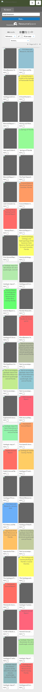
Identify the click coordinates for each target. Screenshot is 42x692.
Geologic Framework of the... (29, 605)
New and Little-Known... (11, 150)
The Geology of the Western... (13, 578)
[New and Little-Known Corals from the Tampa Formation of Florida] (10, 138)
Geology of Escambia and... (12, 498)
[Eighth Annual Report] (10, 459)
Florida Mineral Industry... (28, 311)
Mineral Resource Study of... (29, 498)
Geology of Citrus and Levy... (13, 337)
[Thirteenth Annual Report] (10, 593)
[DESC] (19, 36)
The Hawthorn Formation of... (13, 364)
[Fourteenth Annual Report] (26, 433)
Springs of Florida (26, 150)
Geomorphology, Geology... (29, 257)
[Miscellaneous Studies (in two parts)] (10, 58)
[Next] (39, 44)
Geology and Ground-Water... (13, 97)
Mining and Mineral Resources (29, 123)
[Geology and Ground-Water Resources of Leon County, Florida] (26, 272)
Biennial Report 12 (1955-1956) (14, 177)
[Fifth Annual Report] (26, 406)
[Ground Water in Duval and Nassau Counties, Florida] (26, 192)
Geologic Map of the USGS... (29, 658)
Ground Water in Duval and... (29, 204)
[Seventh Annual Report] (26, 620)
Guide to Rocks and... (10, 631)
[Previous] (28, 44)
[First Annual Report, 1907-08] (10, 245)
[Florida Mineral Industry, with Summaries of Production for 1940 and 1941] (26, 299)
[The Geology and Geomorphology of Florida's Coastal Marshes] (26, 566)
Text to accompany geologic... (29, 364)
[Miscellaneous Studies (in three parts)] (26, 326)
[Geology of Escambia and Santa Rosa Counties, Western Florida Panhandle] (10, 486)
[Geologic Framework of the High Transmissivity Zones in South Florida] (26, 593)
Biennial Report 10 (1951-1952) (30, 230)
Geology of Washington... (28, 525)
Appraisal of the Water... (11, 551)
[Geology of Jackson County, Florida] (10, 647)
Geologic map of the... (11, 685)
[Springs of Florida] (26, 138)
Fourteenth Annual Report (28, 444)
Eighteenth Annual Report (12, 418)
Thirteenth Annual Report (12, 605)
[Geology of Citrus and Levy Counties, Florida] (10, 326)
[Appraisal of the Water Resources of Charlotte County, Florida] (10, 540)
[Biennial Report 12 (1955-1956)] (10, 165)
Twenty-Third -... (10, 230)
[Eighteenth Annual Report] (10, 406)
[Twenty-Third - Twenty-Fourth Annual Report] (10, 219)
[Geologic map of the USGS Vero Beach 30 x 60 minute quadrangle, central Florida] (10, 272)
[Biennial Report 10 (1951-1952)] (26, 219)
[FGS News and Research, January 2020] (10, 513)
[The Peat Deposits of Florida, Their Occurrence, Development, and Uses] (26, 165)
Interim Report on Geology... (13, 311)
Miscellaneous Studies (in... (12, 70)
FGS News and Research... (28, 70)
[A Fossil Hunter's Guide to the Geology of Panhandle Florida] (26, 85)
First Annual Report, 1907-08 (13, 257)
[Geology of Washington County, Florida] (26, 513)
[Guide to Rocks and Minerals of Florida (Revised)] (10, 620)
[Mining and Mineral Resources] (26, 112)
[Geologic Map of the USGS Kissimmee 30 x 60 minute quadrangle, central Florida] (26, 647)
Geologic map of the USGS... (13, 284)
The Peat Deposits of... (27, 177)
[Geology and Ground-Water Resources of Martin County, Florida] (26, 673)
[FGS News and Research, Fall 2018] (26, 58)
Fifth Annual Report (26, 418)
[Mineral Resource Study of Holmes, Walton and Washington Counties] (26, 486)
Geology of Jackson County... (13, 658)
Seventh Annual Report (27, 631)
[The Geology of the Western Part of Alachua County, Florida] (10, 566)
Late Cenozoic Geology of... (12, 204)
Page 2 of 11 (33, 44)
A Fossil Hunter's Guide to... (29, 97)
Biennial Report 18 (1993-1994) (14, 123)
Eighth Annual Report (11, 471)
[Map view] (31, 32)
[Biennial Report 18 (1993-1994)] (10, 112)
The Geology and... (26, 578)
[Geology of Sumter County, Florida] (26, 459)
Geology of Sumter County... (29, 471)
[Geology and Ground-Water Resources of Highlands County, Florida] (10, 85)
